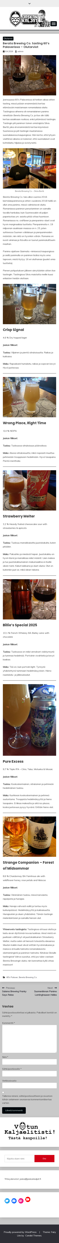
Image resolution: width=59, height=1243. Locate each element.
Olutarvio (8, 38)
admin (20, 51)
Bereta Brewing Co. (28, 977)
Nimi (5, 1057)
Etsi (44, 1158)
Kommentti (8, 1022)
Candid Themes (33, 1235)
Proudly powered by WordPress (20, 1232)
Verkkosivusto (9, 1080)
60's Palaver (12, 977)
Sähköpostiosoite (11, 1068)
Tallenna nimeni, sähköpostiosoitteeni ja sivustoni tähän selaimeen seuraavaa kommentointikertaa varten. (27, 1099)
